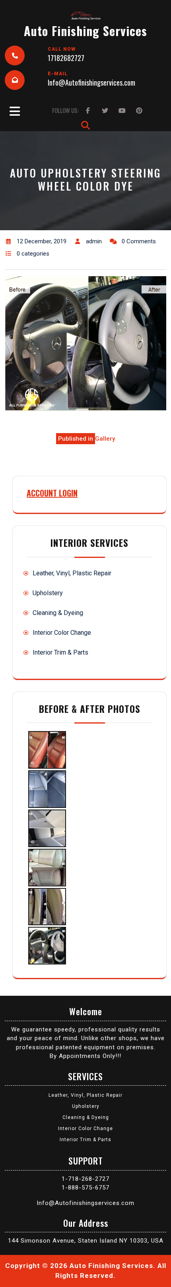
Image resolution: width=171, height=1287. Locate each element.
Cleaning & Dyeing (58, 613)
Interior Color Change (62, 632)
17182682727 (66, 58)
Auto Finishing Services (85, 31)
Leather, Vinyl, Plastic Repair (72, 573)
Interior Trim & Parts (60, 652)
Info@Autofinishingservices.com (91, 82)
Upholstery (48, 593)
